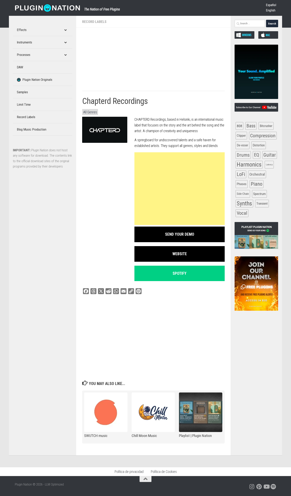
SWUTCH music (95, 435)
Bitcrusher (266, 126)
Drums (243, 155)
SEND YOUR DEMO (179, 234)
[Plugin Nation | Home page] (47, 8)
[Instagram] (252, 486)
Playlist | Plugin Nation (195, 435)
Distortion (259, 145)
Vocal (242, 213)
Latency (269, 164)
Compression (263, 135)
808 (239, 126)
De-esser (242, 145)
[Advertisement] (153, 61)
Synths (244, 203)
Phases (241, 184)
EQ (256, 155)
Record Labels (94, 22)
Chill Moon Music (144, 435)
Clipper (241, 135)
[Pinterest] (259, 486)
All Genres (90, 112)
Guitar (269, 155)
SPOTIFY (179, 273)
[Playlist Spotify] (273, 486)
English (270, 10)
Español (271, 5)
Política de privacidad (129, 472)
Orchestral (257, 174)
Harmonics (249, 164)
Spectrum (259, 194)
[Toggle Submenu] (65, 30)
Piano (256, 184)
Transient (262, 203)
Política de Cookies (164, 472)
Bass (250, 126)
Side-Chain (243, 194)
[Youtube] (266, 486)
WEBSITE (179, 253)
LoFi (241, 174)
